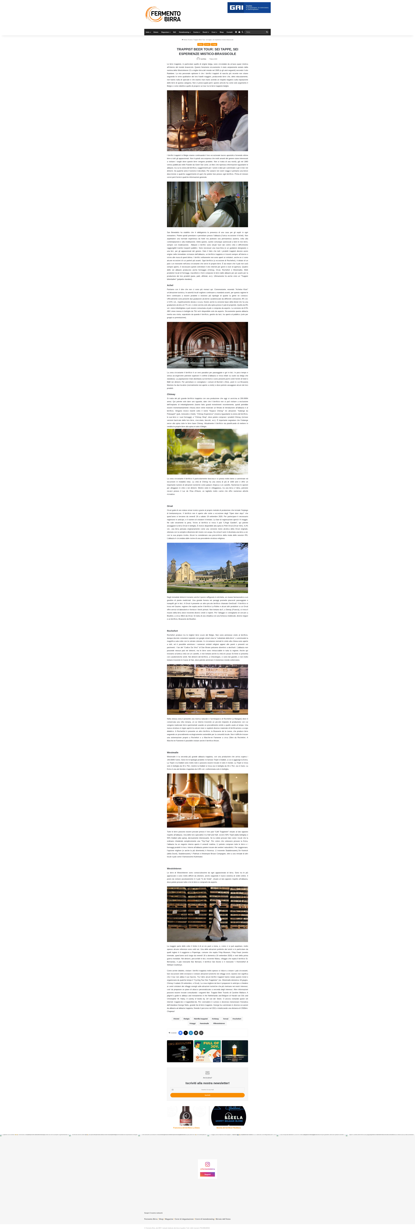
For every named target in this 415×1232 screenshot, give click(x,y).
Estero (156, 32)
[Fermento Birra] (163, 14)
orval (226, 1019)
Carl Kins (203, 59)
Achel (176, 1019)
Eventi (205, 32)
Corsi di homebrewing (204, 1219)
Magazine (169, 1219)
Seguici (207, 1174)
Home (185, 40)
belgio (187, 1019)
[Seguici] (207, 1165)
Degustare (165, 32)
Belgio (200, 44)
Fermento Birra (150, 1219)
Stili (174, 32)
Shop (222, 32)
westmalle (205, 1023)
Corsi (213, 32)
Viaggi (214, 44)
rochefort (237, 1019)
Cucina (196, 32)
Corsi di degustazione (184, 1219)
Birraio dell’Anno (223, 1219)
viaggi (193, 1023)
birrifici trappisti (201, 1019)
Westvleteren (219, 1023)
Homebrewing (184, 32)
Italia (147, 32)
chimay (216, 1019)
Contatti (230, 32)
